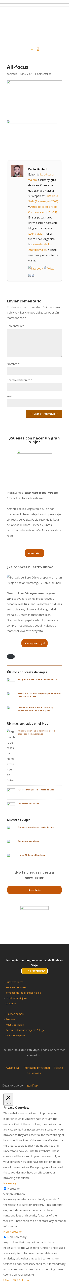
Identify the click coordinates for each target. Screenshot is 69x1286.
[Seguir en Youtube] (44, 953)
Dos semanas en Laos (28, 803)
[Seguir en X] (30, 953)
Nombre (13, 364)
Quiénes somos (15, 1013)
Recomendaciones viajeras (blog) (25, 1030)
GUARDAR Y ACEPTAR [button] (16, 1280)
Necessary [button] (9, 1183)
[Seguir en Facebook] (24, 953)
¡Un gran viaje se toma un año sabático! (37, 679)
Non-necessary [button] (12, 1231)
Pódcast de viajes (16, 987)
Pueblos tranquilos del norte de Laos (36, 789)
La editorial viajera (16, 998)
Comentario (15, 326)
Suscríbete (36, 971)
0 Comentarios (43, 73)
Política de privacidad (37, 1068)
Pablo (14, 73)
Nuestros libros (14, 982)
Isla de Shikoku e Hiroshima (32, 855)
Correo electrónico (19, 380)
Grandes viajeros (15, 1035)
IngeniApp (31, 1085)
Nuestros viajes (15, 1024)
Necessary (13, 1188)
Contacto (11, 1003)
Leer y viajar (36, 233)
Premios (10, 1019)
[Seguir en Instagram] (37, 953)
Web (10, 396)
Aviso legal (12, 1068)
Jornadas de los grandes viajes (23, 992)
